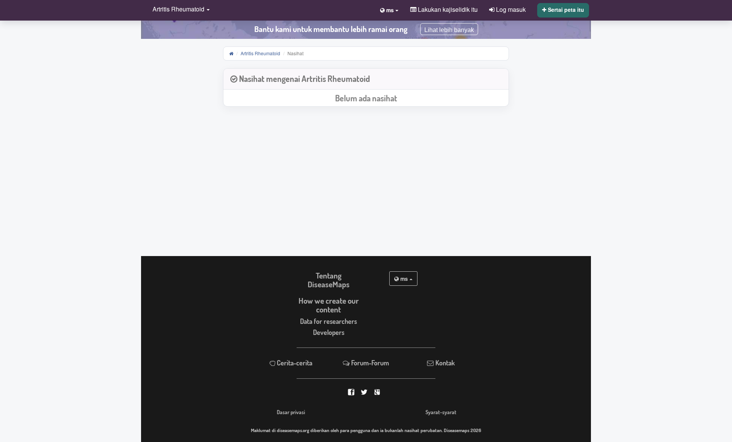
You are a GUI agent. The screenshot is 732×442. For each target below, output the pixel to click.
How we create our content (329, 305)
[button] (179, 9)
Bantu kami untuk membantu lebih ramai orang (331, 29)
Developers (328, 332)
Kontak (444, 363)
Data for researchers (328, 321)
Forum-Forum (369, 363)
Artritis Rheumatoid (260, 53)
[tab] (366, 79)
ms (404, 278)
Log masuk (510, 9)
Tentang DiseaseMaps (329, 280)
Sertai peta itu (565, 9)
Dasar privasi (291, 411)
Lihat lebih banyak (449, 30)
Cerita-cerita (293, 363)
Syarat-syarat (440, 411)
